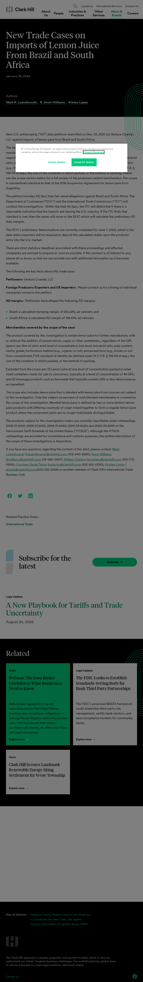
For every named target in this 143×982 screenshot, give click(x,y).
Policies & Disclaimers (93, 152)
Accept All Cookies (84, 162)
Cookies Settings (56, 162)
